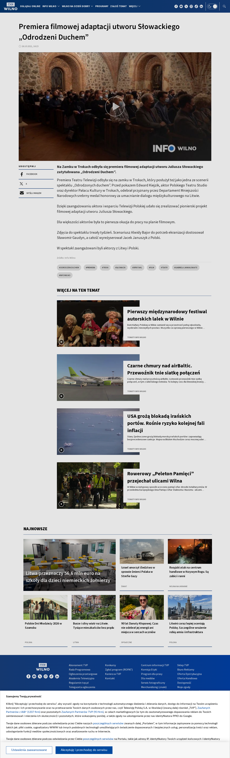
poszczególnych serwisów (108, 723)
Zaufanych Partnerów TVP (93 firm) (82, 712)
